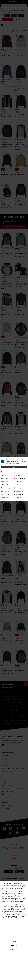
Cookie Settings (11, 916)
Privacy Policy (19, 917)
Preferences (14, 950)
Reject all (14, 945)
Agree (14, 941)
